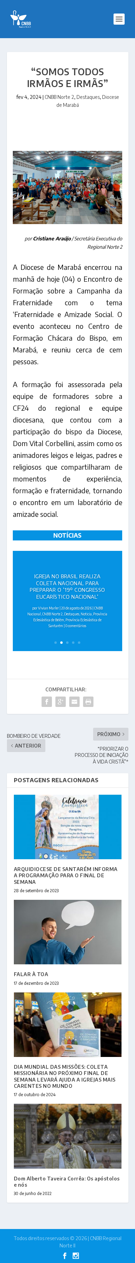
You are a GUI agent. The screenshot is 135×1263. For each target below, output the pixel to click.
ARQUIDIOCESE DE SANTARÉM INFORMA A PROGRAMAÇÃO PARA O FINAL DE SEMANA (66, 875)
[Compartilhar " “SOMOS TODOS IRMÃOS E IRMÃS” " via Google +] (61, 702)
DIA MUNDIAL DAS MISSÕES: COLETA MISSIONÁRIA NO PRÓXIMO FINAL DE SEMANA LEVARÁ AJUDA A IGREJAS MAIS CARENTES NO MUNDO (65, 1076)
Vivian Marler (48, 608)
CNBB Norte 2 (59, 97)
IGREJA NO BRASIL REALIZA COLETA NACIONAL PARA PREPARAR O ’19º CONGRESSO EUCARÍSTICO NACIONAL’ (67, 586)
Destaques (88, 97)
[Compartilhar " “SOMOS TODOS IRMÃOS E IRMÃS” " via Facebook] (47, 702)
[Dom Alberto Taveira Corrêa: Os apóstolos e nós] (68, 1136)
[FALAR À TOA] (68, 932)
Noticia (86, 614)
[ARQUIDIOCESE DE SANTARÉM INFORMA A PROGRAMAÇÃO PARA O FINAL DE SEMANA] (68, 827)
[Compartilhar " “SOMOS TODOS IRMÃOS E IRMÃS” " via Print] (88, 702)
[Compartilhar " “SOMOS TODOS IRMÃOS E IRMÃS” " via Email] (74, 702)
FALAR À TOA (31, 974)
